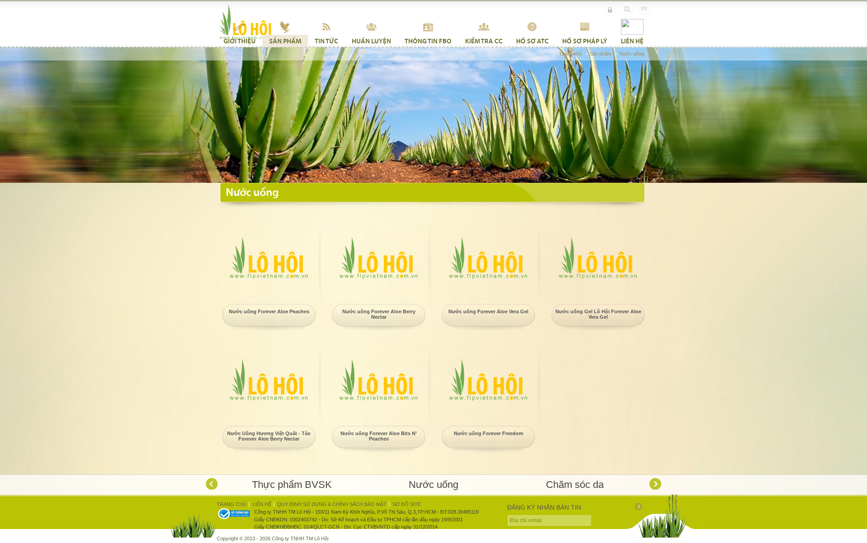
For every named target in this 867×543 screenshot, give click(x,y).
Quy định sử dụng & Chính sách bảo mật (332, 504)
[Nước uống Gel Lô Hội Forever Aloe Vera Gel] (598, 258)
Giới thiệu (240, 41)
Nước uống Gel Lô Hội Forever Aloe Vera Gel (598, 314)
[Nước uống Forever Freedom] (488, 380)
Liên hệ (632, 41)
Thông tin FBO (428, 41)
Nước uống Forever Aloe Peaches (269, 311)
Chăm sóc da (575, 484)
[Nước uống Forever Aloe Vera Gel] (488, 258)
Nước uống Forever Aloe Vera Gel (488, 311)
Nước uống (631, 53)
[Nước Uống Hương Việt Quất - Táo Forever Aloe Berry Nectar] (268, 380)
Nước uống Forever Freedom (488, 433)
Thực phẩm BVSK (292, 484)
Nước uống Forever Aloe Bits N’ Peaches (378, 436)
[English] (644, 9)
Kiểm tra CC (484, 41)
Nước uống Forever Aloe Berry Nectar (378, 314)
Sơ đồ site (406, 504)
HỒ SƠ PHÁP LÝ (584, 41)
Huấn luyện (371, 41)
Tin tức (326, 41)
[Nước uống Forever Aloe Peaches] (268, 258)
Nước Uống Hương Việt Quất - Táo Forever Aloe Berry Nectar (269, 436)
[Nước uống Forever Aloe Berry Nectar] (378, 258)
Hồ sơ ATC (532, 41)
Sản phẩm (285, 41)
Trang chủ (570, 53)
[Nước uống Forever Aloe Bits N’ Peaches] (378, 380)
